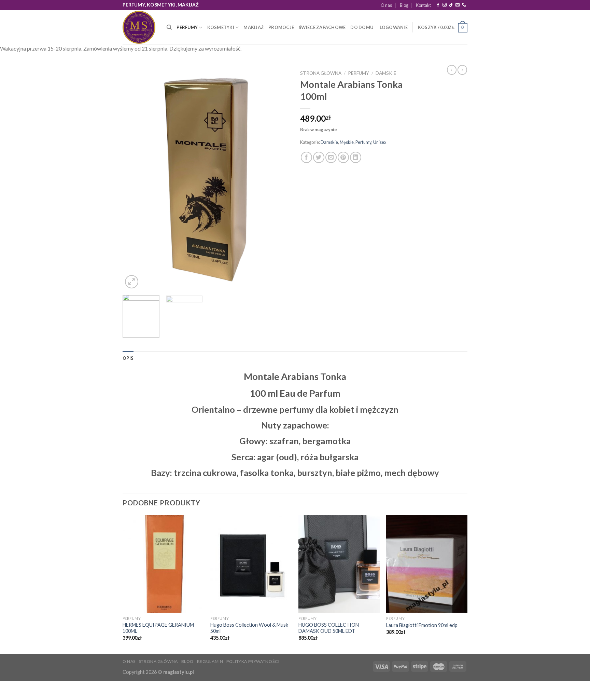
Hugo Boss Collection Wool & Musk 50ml (249, 628)
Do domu (361, 27)
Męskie (347, 142)
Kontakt (423, 5)
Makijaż (253, 27)
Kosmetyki (220, 27)
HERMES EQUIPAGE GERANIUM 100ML (158, 628)
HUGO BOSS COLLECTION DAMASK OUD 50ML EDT (328, 628)
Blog (404, 5)
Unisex (379, 142)
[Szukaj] (169, 27)
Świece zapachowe (322, 27)
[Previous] (134, 178)
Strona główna (320, 73)
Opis (128, 358)
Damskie (386, 73)
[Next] (278, 178)
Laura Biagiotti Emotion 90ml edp (422, 625)
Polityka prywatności (252, 661)
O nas (386, 5)
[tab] (128, 358)
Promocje (281, 27)
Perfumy (187, 27)
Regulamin (210, 661)
